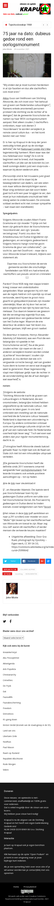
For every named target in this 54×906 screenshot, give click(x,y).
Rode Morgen (9, 764)
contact (32, 869)
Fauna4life (8, 697)
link (13, 483)
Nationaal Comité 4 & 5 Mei (35, 149)
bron (47, 506)
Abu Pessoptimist (11, 657)
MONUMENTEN (31, 574)
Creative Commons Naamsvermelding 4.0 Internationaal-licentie (25, 897)
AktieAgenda (9, 663)
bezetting (19, 574)
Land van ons (9, 730)
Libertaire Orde (10, 736)
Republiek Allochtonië (13, 758)
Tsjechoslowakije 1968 (20, 24)
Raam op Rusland (11, 753)
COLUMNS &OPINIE (27, 569)
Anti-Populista (9, 669)
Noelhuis (7, 741)
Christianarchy (9, 674)
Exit (4, 691)
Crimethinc (8, 680)
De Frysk (7, 685)
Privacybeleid (30, 886)
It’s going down (10, 719)
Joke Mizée (7, 49)
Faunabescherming (12, 702)
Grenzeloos (8, 713)
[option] (29, 24)
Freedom (7, 708)
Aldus (6, 98)
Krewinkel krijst (10, 652)
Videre (6, 769)
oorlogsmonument (31, 470)
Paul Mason (8, 747)
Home (16, 886)
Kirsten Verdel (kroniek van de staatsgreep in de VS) (27, 725)
